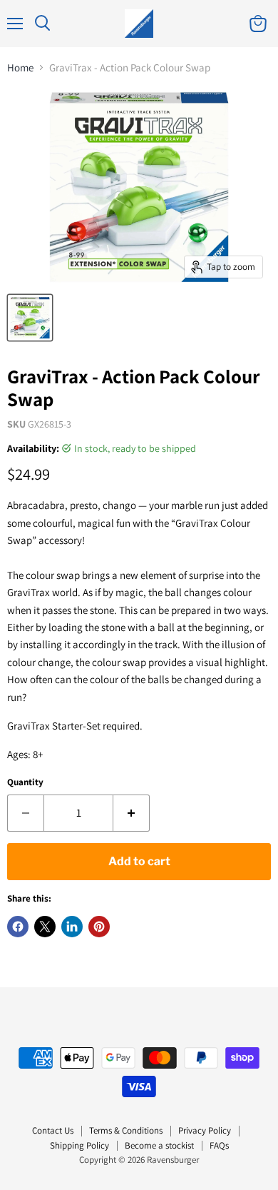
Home (20, 67)
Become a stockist (159, 1145)
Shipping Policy (79, 1145)
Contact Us (52, 1130)
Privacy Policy (204, 1130)
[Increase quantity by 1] (131, 813)
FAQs (219, 1145)
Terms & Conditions (126, 1130)
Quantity (25, 782)
